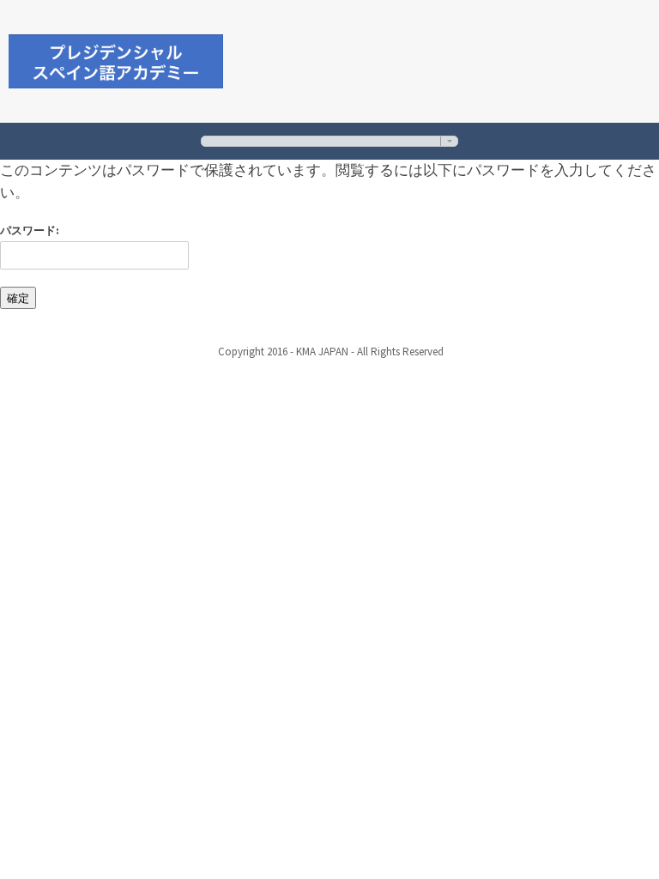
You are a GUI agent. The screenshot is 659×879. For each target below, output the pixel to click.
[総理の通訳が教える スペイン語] (116, 58)
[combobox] (329, 141)
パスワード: (29, 230)
